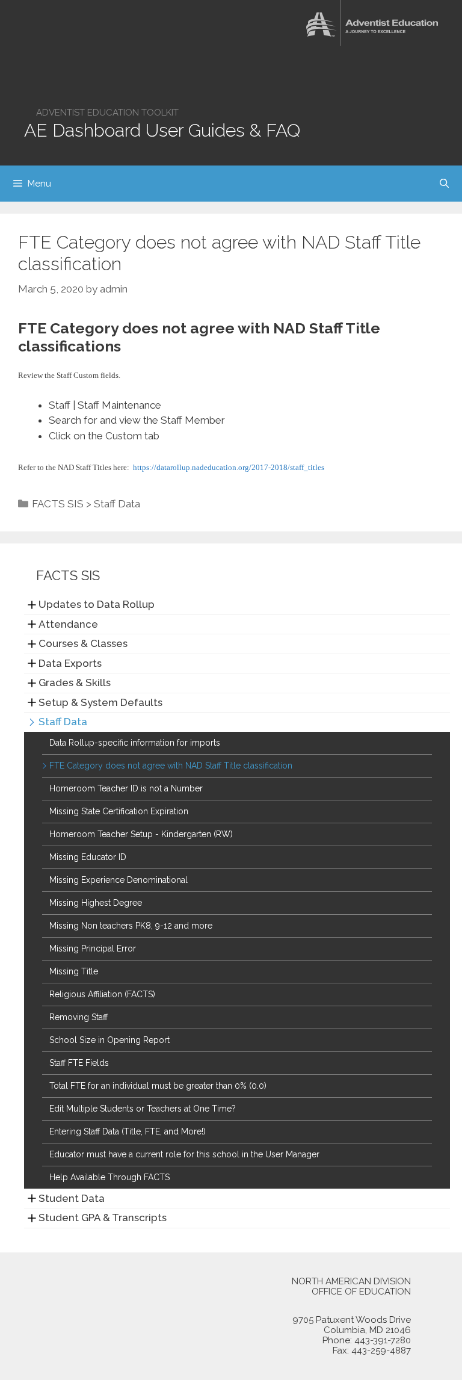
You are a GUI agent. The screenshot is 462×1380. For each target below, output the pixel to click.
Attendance (68, 624)
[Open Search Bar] (444, 184)
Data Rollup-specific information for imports (134, 742)
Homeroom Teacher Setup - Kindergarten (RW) (141, 834)
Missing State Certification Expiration (118, 811)
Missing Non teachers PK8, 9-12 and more (130, 925)
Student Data (71, 1198)
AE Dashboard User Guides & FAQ (162, 130)
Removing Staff (78, 1017)
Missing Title (73, 971)
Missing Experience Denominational (118, 880)
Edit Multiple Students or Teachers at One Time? (142, 1108)
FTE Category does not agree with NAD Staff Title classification (170, 765)
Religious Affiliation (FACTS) (102, 994)
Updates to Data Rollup (96, 604)
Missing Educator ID (87, 857)
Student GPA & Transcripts (102, 1217)
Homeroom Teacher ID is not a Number (126, 788)
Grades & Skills (74, 682)
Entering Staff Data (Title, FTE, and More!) (127, 1131)
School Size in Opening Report (109, 1040)
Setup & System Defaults (100, 702)
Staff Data (117, 504)
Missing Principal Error (92, 948)
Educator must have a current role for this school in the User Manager (184, 1154)
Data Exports (70, 663)
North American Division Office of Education (351, 1286)
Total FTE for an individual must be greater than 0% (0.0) (157, 1086)
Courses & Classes (83, 643)
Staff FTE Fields (79, 1063)
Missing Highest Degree (95, 903)
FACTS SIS (58, 504)
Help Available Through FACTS (109, 1177)
